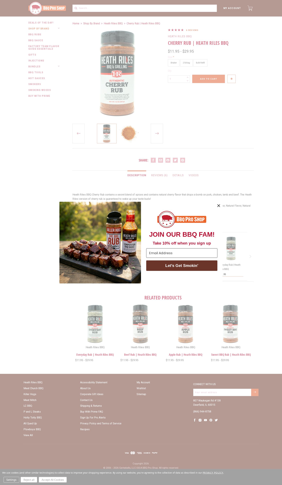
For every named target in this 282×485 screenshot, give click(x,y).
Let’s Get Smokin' (181, 265)
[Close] (219, 206)
